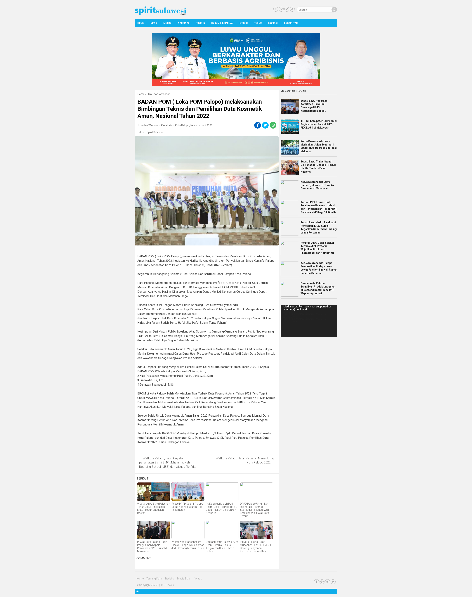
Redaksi (169, 578)
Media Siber (184, 578)
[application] (309, 321)
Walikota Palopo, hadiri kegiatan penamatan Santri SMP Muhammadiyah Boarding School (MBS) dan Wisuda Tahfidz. (167, 462)
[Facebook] (275, 9)
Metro (167, 23)
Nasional (183, 23)
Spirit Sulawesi (155, 132)
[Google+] (281, 9)
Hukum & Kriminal (222, 23)
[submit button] (334, 9)
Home (140, 23)
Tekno (258, 23)
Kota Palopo (182, 125)
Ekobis (244, 23)
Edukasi (273, 23)
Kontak (197, 578)
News (153, 23)
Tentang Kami (154, 578)
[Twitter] (286, 9)
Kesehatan (167, 125)
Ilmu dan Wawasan (159, 94)
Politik (200, 23)
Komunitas (291, 23)
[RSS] (292, 9)
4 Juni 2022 (205, 125)
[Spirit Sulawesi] (160, 14)
